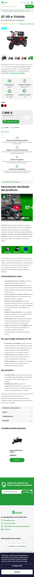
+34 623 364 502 (9, 523)
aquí (25, 561)
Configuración (17, 566)
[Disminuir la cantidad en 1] (24, 117)
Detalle (17, 460)
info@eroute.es (9, 520)
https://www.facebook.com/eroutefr (17, 526)
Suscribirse (26, 492)
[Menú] (31, 2)
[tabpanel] (17, 447)
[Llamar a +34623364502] (21, 2)
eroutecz (7, 529)
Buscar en (30, 6)
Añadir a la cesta (12, 121)
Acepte (17, 572)
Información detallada (17, 73)
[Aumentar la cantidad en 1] (30, 117)
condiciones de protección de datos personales (16, 498)
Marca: (5, 131)
